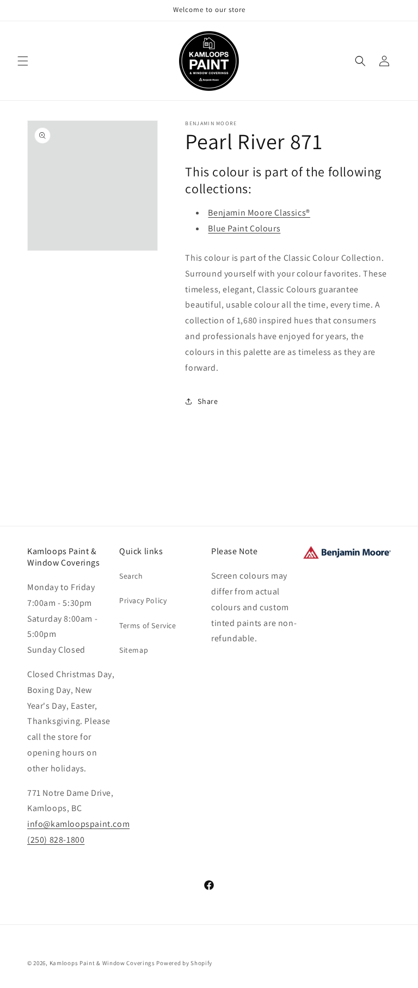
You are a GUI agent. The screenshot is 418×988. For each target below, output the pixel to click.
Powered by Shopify (184, 963)
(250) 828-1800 (55, 839)
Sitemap (133, 650)
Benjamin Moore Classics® (259, 212)
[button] (23, 61)
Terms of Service (147, 625)
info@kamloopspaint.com (78, 824)
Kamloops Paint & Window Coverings (102, 963)
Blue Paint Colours (244, 228)
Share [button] (208, 401)
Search (131, 576)
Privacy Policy (143, 600)
